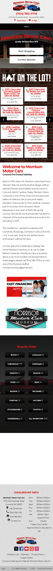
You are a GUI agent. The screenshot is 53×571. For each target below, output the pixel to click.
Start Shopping (26, 51)
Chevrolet (13, 364)
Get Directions (15, 508)
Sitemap (25, 554)
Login (3, 568)
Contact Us (15, 521)
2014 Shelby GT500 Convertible (35, 137)
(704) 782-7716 (26, 13)
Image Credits (26, 558)
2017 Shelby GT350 (35, 153)
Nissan (13, 391)
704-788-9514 (15, 517)
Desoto (14, 373)
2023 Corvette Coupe (12, 153)
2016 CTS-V (11, 134)
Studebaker (13, 409)
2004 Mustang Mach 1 (12, 115)
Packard (37, 391)
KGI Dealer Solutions (19, 568)
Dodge (36, 373)
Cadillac (37, 355)
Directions (20, 20)
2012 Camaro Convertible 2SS (36, 118)
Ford (13, 382)
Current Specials (27, 59)
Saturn (37, 400)
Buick (14, 355)
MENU (26, 27)
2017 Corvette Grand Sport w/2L (11, 99)
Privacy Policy (37, 554)
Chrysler (37, 364)
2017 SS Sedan (36, 96)
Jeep (36, 382)
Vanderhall (13, 419)
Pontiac (14, 400)
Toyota (37, 409)
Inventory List (13, 554)
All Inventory (36, 419)
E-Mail (33, 20)
